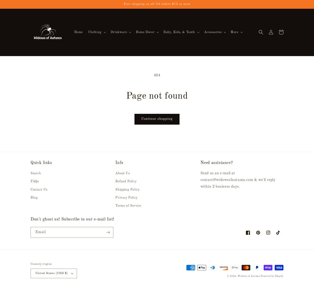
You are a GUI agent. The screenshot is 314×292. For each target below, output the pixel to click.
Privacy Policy (126, 197)
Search (36, 173)
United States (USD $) (51, 273)
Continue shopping (157, 119)
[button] (97, 32)
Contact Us (39, 189)
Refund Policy (126, 181)
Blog (34, 197)
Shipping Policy (127, 189)
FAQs (35, 181)
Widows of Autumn (249, 276)
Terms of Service (128, 205)
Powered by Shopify (272, 276)
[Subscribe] (108, 232)
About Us (122, 173)
